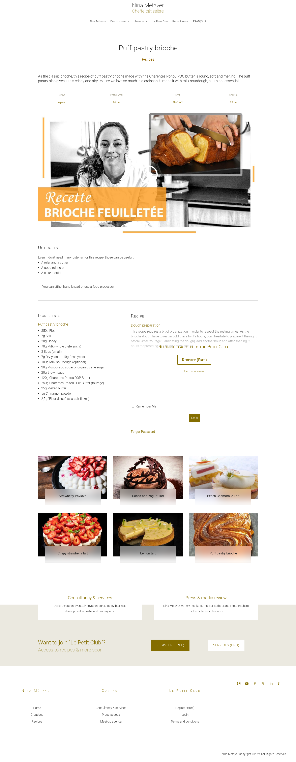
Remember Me (145, 406)
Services (139, 21)
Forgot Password (143, 432)
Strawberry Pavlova (72, 496)
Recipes (148, 59)
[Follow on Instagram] (239, 683)
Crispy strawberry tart (73, 553)
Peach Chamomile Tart (223, 496)
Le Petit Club (160, 21)
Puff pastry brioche (223, 553)
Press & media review (206, 597)
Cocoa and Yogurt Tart (148, 496)
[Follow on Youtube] (247, 683)
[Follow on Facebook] (255, 683)
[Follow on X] (263, 683)
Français (199, 21)
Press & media (180, 21)
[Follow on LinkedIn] (271, 683)
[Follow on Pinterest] (279, 683)
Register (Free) (194, 359)
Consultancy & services (90, 597)
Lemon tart (148, 553)
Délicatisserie (118, 21)
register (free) (170, 645)
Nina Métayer (98, 21)
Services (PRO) (226, 645)
